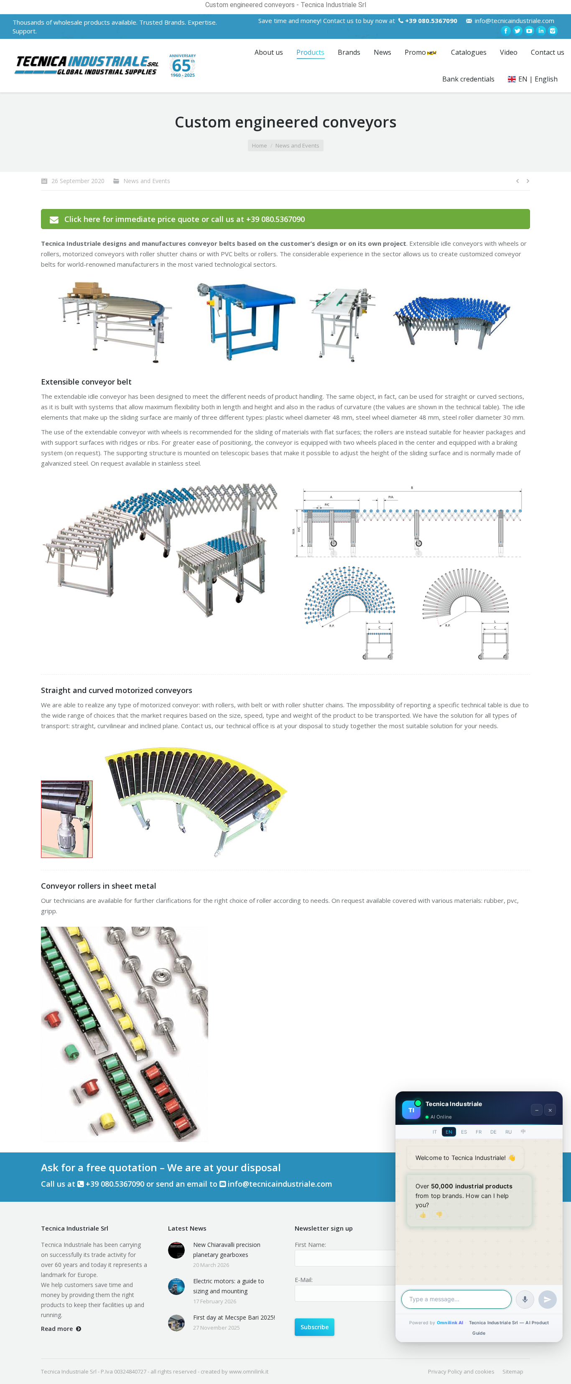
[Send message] (547, 1299)
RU (508, 1132)
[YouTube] (529, 31)
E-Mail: (304, 1280)
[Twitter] (517, 31)
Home (259, 145)
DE (493, 1132)
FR (479, 1132)
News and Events (297, 145)
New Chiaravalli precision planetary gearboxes (226, 1250)
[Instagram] (553, 31)
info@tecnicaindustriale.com (514, 20)
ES (464, 1132)
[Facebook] (506, 31)
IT (435, 1132)
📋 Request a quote (449, 1268)
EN (449, 1132)
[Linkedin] (541, 31)
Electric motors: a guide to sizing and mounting (228, 1286)
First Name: (310, 1245)
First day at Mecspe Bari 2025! (234, 1317)
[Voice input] (525, 1299)
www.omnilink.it (248, 1371)
